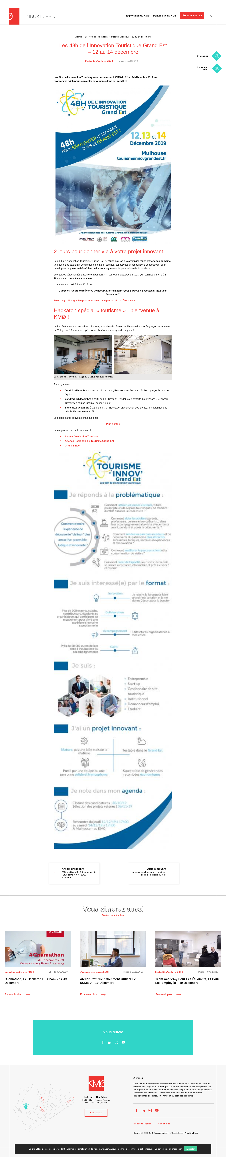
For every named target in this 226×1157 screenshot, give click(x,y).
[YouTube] (123, 1042)
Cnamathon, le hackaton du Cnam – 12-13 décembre (36, 980)
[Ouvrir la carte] (43, 1108)
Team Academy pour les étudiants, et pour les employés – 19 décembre (187, 980)
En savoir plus (13, 994)
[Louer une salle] (217, 68)
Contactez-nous (96, 1113)
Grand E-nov (72, 445)
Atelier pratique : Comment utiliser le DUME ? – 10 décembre (108, 980)
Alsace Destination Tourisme (81, 436)
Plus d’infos (113, 424)
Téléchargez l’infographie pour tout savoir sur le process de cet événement (94, 300)
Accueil (79, 36)
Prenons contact (192, 15)
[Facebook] (103, 1042)
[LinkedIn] (110, 1042)
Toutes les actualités (113, 915)
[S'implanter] (217, 56)
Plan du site (164, 1124)
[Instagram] (116, 1042)
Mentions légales (142, 1124)
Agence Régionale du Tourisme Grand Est (89, 441)
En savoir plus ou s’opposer (168, 1149)
